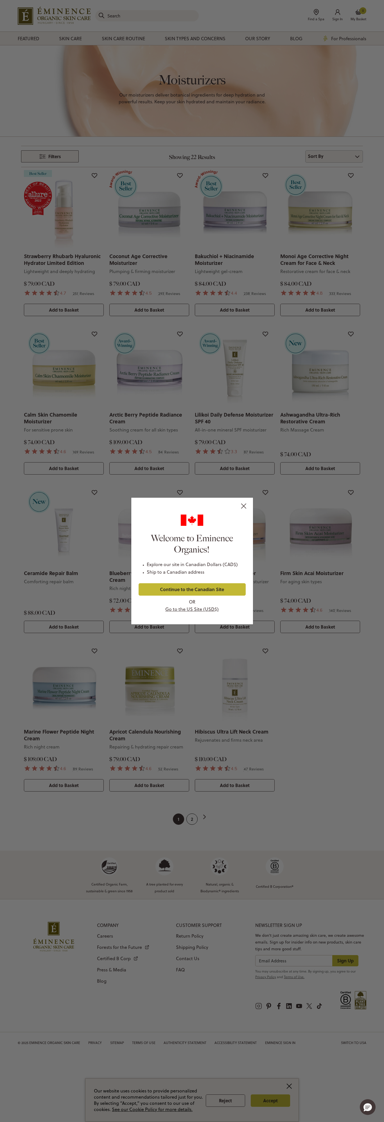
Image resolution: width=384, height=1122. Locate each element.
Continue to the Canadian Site (192, 589)
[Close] (245, 506)
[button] (368, 1107)
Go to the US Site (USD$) (192, 609)
